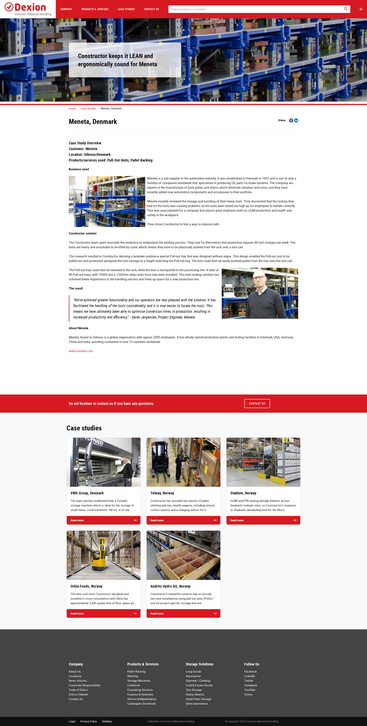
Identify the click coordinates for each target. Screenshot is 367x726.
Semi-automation (197, 703)
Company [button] (66, 9)
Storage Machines (138, 680)
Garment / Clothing (198, 680)
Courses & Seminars (140, 694)
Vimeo (248, 694)
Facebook (250, 671)
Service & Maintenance (141, 699)
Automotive (193, 676)
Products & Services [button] (95, 9)
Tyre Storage (194, 690)
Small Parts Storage (198, 699)
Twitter (248, 680)
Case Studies (126, 9)
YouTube (249, 690)
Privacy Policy (88, 721)
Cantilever (133, 685)
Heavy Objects (195, 694)
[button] (361, 9)
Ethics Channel (78, 694)
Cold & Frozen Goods (199, 685)
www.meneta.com (81, 351)
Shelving (132, 676)
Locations (75, 676)
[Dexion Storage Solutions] (28, 9)
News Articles (78, 680)
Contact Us (151, 9)
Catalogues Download (141, 703)
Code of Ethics (78, 690)
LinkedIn (249, 676)
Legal (72, 721)
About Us (75, 671)
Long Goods (193, 671)
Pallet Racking (136, 671)
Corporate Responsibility (84, 685)
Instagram (250, 685)
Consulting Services (140, 690)
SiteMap (107, 721)
